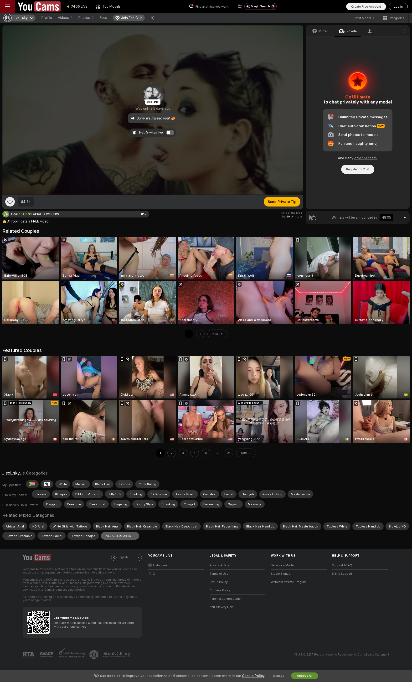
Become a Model (282, 565)
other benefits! (365, 158)
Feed (103, 18)
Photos (86, 18)
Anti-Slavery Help (222, 607)
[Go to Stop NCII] (117, 654)
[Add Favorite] (10, 202)
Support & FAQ (342, 565)
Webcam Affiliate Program (289, 582)
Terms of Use (219, 573)
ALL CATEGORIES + (120, 535)
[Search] (240, 6)
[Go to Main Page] (39, 6)
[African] (47, 484)
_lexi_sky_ (11, 472)
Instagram (160, 565)
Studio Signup (280, 573)
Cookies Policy (220, 590)
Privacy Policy (219, 565)
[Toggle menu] (7, 6)
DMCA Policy (219, 582)
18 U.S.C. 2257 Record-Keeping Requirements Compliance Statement (341, 654)
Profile (46, 18)
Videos (65, 18)
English (123, 557)
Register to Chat (357, 169)
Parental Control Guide (225, 598)
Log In (398, 6)
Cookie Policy (253, 676)
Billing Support (342, 573)
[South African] (32, 484)
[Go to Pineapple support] (94, 654)
